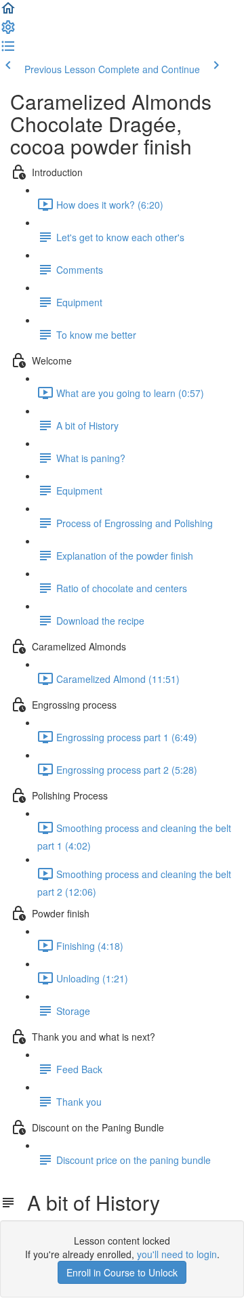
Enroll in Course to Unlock (122, 1272)
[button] (8, 12)
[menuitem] (8, 31)
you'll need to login (177, 1254)
